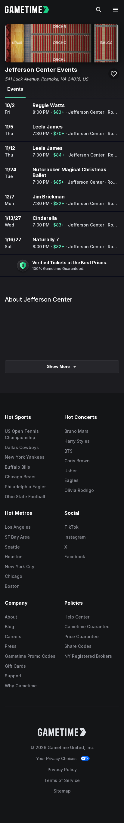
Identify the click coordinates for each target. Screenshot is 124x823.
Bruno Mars (76, 431)
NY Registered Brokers (88, 656)
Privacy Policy (62, 769)
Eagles (71, 480)
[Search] (98, 9)
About (11, 616)
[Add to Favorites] (113, 73)
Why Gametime (21, 685)
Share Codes (77, 646)
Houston (14, 556)
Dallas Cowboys (22, 447)
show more (58, 366)
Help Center (76, 616)
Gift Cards (15, 666)
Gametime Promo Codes (30, 656)
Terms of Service (62, 780)
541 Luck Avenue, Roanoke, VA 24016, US (46, 78)
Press (11, 646)
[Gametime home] (30, 9)
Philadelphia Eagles (26, 486)
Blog (9, 626)
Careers (13, 636)
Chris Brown (77, 460)
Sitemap (62, 790)
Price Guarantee (81, 636)
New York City (19, 566)
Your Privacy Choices (56, 758)
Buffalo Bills (17, 467)
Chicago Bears (20, 476)
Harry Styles (77, 441)
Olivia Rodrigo (79, 490)
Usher (70, 470)
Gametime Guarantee (87, 626)
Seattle (12, 546)
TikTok (71, 527)
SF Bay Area (17, 537)
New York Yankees (25, 457)
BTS (68, 451)
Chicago (13, 576)
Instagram (74, 537)
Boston (12, 586)
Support (13, 675)
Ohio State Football (25, 496)
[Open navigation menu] (115, 9)
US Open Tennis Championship (22, 434)
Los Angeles (18, 527)
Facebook (74, 556)
